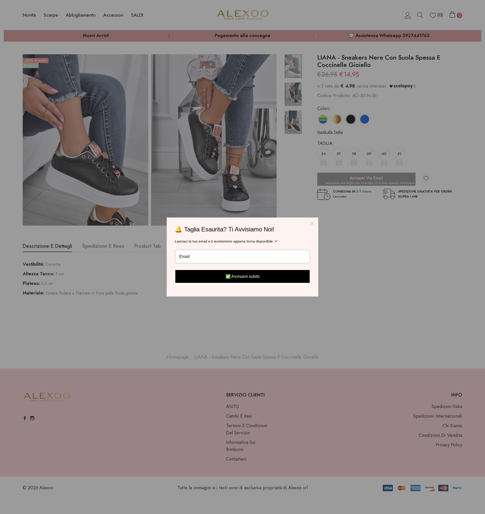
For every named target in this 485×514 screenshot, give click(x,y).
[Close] (312, 224)
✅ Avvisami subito (243, 276)
